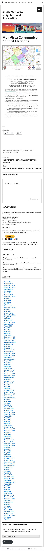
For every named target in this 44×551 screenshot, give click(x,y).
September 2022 (9, 315)
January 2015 (8, 427)
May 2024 (7, 302)
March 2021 (8, 335)
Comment (34, 199)
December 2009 (9, 515)
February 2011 (9, 495)
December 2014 (9, 429)
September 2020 (10, 342)
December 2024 (9, 297)
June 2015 (7, 420)
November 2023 (9, 308)
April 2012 (7, 473)
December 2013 (9, 444)
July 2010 (7, 504)
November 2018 (9, 376)
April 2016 (7, 405)
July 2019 (7, 363)
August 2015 (8, 416)
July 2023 (7, 309)
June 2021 (7, 330)
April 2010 (7, 508)
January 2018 (8, 383)
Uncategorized (14, 152)
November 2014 (9, 431)
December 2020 (9, 337)
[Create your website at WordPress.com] (22, 2)
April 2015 (7, 423)
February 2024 (9, 306)
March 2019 (8, 368)
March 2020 (8, 348)
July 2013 (7, 449)
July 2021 (7, 328)
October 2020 (9, 341)
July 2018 (7, 379)
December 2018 (9, 374)
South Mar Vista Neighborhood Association (12, 15)
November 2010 (9, 499)
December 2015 (9, 412)
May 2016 (7, 403)
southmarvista (28, 150)
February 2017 (9, 390)
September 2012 (9, 466)
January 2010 (8, 513)
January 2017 (8, 392)
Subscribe (7, 542)
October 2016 (8, 396)
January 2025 (8, 295)
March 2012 (8, 475)
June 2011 (7, 488)
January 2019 (8, 372)
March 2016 (8, 407)
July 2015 (7, 418)
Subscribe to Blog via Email (14, 524)
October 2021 (8, 324)
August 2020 (8, 344)
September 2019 (9, 359)
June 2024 (7, 300)
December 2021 (9, 322)
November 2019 (9, 355)
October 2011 (8, 480)
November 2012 (9, 462)
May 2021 (7, 331)
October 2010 (8, 500)
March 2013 (8, 456)
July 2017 (7, 385)
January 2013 (8, 460)
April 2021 (7, 333)
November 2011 (9, 478)
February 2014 (9, 440)
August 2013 (8, 447)
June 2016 (7, 401)
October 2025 (8, 289)
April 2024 (7, 304)
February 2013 (9, 458)
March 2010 (8, 510)
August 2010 (8, 502)
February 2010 (9, 512)
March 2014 (8, 438)
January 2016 (8, 410)
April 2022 (7, 319)
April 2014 (7, 436)
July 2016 (7, 399)
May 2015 (7, 421)
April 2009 (7, 519)
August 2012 (8, 467)
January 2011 (8, 497)
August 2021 (8, 326)
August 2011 (8, 484)
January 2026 (8, 284)
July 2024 (7, 298)
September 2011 (9, 482)
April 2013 (7, 455)
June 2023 (7, 311)
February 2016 (9, 409)
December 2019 (9, 353)
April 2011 (7, 491)
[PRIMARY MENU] (39, 9)
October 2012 (8, 464)
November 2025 (9, 287)
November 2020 (9, 339)
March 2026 (8, 282)
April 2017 (7, 388)
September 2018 (9, 377)
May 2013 (7, 453)
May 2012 (7, 471)
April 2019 (7, 366)
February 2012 (9, 477)
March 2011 (8, 493)
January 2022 (8, 320)
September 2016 (9, 398)
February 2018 (9, 381)
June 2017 (7, 387)
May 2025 (7, 291)
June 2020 (7, 346)
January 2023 (8, 313)
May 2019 (7, 364)
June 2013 (7, 451)
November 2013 (9, 445)
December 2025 (9, 285)
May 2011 (7, 489)
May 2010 (7, 506)
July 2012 (7, 469)
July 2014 (7, 432)
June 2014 (7, 434)
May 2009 (7, 517)
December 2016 (9, 394)
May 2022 (7, 317)
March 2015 (8, 425)
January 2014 (8, 442)
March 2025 (8, 293)
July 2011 (7, 486)
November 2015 (9, 414)
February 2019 (9, 370)
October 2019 (8, 357)
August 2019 (8, 361)
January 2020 (8, 352)
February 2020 (9, 350)
